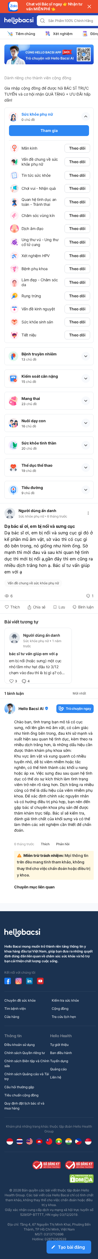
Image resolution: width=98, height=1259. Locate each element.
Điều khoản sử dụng (19, 1045)
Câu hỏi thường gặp (19, 1087)
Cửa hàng (11, 1017)
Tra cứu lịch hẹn (64, 1017)
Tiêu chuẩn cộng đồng (21, 1095)
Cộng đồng (60, 1008)
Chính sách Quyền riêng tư (24, 1053)
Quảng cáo (58, 1069)
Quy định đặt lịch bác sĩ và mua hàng (24, 1105)
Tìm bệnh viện (15, 1008)
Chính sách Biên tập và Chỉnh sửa (26, 1063)
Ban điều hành (61, 1053)
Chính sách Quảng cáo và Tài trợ (26, 1076)
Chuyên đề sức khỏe (20, 1000)
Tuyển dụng (59, 1061)
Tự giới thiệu (59, 1045)
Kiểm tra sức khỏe (65, 1000)
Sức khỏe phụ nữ (31, 516)
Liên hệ (55, 1077)
